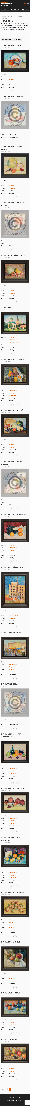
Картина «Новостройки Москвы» (12, 567)
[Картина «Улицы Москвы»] (15, 702)
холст (14, 82)
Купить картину (15, 9)
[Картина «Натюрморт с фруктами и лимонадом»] (15, 856)
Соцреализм (12, 613)
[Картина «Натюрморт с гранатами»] (15, 802)
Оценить (24, 9)
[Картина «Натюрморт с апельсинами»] (15, 530)
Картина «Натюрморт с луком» (11, 46)
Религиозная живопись (15, 342)
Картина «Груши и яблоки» (9, 1039)
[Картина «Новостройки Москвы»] (15, 590)
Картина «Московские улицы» (11, 633)
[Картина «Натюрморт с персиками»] (15, 906)
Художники (20, 16)
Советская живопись (7, 39)
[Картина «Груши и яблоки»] (15, 1053)
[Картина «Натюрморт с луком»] (15, 61)
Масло (20, 39)
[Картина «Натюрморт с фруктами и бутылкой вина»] (15, 752)
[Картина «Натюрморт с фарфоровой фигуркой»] (15, 224)
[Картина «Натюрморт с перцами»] (15, 115)
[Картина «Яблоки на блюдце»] (15, 958)
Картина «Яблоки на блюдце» (10, 942)
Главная (4, 16)
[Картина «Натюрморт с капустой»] (15, 425)
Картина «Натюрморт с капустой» (12, 410)
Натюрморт (12, 79)
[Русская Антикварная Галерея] (6, 4)
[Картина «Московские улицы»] (15, 648)
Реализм (11, 922)
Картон (11, 188)
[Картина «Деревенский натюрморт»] (15, 271)
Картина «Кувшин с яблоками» (11, 993)
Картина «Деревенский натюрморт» (13, 255)
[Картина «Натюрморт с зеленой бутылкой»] (15, 483)
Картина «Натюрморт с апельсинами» (13, 514)
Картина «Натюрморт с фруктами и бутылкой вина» (12, 735)
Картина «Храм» (6, 308)
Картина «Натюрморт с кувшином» (12, 359)
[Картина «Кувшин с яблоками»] (15, 1007)
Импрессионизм (13, 77)
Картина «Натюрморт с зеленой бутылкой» (11, 463)
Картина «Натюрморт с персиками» (12, 892)
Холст (15, 39)
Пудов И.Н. (12, 74)
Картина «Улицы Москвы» (9, 684)
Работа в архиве (13, 137)
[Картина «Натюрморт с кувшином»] (15, 374)
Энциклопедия (11, 16)
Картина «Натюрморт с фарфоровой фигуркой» (13, 204)
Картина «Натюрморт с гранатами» (12, 788)
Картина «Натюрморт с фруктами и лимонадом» (12, 839)
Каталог (6, 9)
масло (10, 82)
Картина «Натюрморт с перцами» (12, 96)
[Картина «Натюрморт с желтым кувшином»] (15, 165)
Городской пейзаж (13, 615)
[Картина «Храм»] (15, 323)
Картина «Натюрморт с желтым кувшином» (11, 148)
